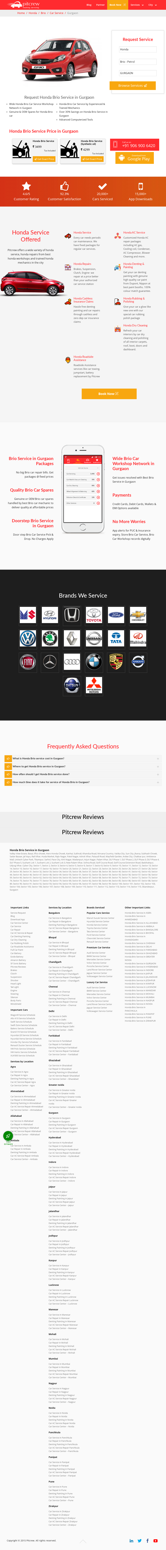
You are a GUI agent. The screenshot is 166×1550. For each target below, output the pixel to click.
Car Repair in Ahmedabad (23, 1099)
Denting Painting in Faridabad (63, 1047)
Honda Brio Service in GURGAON (140, 963)
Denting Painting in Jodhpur (62, 1247)
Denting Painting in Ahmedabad (26, 1103)
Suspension (16, 976)
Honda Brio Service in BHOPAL (139, 932)
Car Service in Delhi (58, 1016)
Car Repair (15, 929)
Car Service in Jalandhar (60, 1216)
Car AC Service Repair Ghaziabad (64, 1075)
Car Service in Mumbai (59, 1363)
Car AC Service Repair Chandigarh (65, 977)
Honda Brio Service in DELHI (138, 946)
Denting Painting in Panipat (62, 1469)
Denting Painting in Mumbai (62, 1370)
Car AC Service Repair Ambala (25, 1155)
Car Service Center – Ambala (24, 1159)
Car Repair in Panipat (59, 1465)
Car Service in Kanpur (59, 1265)
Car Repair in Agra (19, 1075)
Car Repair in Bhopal (58, 945)
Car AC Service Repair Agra (23, 1082)
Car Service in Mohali (59, 1339)
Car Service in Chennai (59, 991)
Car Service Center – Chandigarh (64, 980)
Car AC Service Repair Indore (62, 1177)
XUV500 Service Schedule (23, 1055)
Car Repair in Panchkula (60, 1440)
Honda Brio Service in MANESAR (140, 990)
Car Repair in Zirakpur (59, 1514)
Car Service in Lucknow (60, 1290)
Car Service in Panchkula (60, 1437)
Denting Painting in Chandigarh (64, 973)
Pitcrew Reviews (83, 817)
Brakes (14, 970)
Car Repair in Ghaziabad (60, 1068)
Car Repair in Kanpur (58, 1268)
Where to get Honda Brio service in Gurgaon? (39, 766)
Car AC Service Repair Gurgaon (63, 1128)
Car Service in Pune (58, 1486)
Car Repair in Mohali (58, 1342)
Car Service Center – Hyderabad (64, 1156)
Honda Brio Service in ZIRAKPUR (140, 1020)
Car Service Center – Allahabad (25, 1134)
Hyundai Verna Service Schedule (26, 1038)
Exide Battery (17, 956)
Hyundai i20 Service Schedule (25, 1035)
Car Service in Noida (58, 1412)
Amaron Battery (18, 960)
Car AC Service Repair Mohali (62, 1349)
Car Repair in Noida (58, 1416)
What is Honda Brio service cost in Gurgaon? (38, 758)
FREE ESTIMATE (8, 1143)
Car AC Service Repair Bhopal (62, 952)
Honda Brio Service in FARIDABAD (141, 949)
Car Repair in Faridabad (60, 1044)
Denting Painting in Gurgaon (62, 1124)
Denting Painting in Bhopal (61, 949)
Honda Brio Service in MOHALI (139, 993)
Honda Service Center (97, 924)
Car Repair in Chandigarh (60, 970)
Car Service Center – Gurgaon (63, 1131)
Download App (18, 919)
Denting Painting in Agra (22, 1078)
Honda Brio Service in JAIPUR (138, 973)
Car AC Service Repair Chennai (63, 1001)
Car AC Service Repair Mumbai (63, 1374)
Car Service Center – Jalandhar (63, 1229)
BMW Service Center (96, 956)
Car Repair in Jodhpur (59, 1244)
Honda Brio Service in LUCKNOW (140, 987)
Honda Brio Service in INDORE (139, 970)
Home (21, 13)
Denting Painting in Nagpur (62, 1395)
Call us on (138, 144)
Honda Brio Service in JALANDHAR (141, 976)
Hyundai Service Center (98, 921)
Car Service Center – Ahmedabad (26, 1109)
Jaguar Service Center (97, 973)
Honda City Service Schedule (24, 1042)
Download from (139, 157)
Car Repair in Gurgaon (59, 1121)
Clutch (14, 973)
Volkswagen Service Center (100, 976)
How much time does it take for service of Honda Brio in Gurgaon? (51, 782)
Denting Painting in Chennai (62, 998)
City (151, 4)
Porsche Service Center (98, 966)
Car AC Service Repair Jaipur (62, 1201)
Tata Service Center (96, 931)
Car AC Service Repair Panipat (63, 1472)
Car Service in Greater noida (62, 1090)
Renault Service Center (97, 941)
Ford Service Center (96, 934)
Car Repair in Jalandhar (59, 1219)
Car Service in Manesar (59, 1314)
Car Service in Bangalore (60, 918)
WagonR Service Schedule (23, 1014)
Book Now (116, 4)
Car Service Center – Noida (61, 1426)
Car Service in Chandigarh (61, 967)
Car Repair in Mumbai (59, 1367)
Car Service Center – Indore (62, 1180)
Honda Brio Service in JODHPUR (140, 980)
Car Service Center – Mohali (62, 1352)
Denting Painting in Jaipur (61, 1198)
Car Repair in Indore (58, 1170)
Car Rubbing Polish (20, 943)
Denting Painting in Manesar (62, 1321)
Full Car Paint (17, 949)
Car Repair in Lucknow (59, 1293)
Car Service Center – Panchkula (63, 1451)
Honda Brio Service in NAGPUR (139, 1000)
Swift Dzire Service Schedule (24, 1025)
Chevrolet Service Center (98, 938)
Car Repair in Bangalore (60, 921)
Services (136, 4)
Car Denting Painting (20, 936)
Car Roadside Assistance (22, 946)
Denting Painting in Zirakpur (62, 1518)
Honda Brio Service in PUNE (138, 1017)
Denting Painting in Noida (61, 1419)
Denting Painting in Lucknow (62, 1296)
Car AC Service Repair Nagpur (63, 1398)
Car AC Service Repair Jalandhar (63, 1226)
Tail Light (15, 987)
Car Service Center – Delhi (61, 1029)
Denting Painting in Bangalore (63, 924)
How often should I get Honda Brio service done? (41, 774)
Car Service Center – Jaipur (61, 1205)
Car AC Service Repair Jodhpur (63, 1251)
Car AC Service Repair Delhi (61, 1026)
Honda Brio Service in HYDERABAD (141, 966)
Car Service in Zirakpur (59, 1511)
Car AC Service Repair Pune (61, 1496)
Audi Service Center (96, 952)
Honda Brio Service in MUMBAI (139, 997)
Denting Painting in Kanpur (62, 1272)
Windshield (16, 1003)
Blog (89, 4)
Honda (33, 13)
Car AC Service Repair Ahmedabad (27, 1106)
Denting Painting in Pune (60, 1493)
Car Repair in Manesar (59, 1318)
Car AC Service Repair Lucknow (63, 1300)
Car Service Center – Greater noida (65, 1107)
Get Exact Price (45, 159)
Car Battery (16, 953)
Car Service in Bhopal (59, 942)
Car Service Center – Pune (61, 1500)
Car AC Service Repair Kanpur (63, 1275)
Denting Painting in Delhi (60, 1023)
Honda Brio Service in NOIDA (139, 1003)
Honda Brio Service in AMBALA (139, 926)
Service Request (18, 912)
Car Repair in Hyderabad (60, 1146)
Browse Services (131, 85)
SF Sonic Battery (18, 963)
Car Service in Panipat (59, 1462)
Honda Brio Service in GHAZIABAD (141, 953)
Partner (100, 4)
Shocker (14, 980)
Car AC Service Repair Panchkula (64, 1447)
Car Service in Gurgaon (59, 1118)
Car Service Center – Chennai (62, 1005)
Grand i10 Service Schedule (23, 1031)
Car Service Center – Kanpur (62, 1279)
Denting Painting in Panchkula (63, 1444)
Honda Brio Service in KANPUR (139, 983)
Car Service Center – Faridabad (63, 1054)
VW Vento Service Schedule (24, 1052)
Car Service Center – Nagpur (62, 1401)
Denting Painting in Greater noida (65, 1096)
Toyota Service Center (97, 928)
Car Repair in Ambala (20, 1148)
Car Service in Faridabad (60, 1040)
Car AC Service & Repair (22, 932)
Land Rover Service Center (99, 969)
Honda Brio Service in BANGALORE (141, 929)
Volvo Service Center (97, 962)
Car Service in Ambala (21, 1145)
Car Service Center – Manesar (63, 1328)
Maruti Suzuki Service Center (100, 918)
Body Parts (16, 1000)
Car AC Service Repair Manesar (63, 1324)
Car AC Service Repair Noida (62, 1423)
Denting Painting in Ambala (24, 1152)
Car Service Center (19, 922)
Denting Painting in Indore (61, 1173)
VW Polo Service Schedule (23, 1048)
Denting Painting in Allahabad (25, 1127)
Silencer (14, 997)
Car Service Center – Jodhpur (62, 1254)
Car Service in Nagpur (59, 1388)
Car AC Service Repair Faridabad (64, 1051)
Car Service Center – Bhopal (62, 956)
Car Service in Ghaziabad (60, 1065)
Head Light (16, 983)
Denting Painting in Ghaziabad (63, 1072)
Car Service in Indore (58, 1167)
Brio (43, 13)
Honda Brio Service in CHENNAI (140, 943)
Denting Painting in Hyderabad (63, 1149)
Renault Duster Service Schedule (26, 1045)
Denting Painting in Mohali (61, 1346)
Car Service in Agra (19, 1071)
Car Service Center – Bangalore (63, 931)
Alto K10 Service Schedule (23, 1018)
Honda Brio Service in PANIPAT (139, 1013)
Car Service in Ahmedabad (23, 1096)
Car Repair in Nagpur (59, 1391)
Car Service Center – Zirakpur (62, 1524)
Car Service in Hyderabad (61, 1142)
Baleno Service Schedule (22, 1028)
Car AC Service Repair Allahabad (26, 1131)
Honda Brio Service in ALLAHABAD (141, 922)
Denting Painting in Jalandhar (63, 1223)
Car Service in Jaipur (58, 1191)
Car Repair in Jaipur (58, 1195)
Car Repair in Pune (57, 1490)
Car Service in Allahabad (22, 1121)
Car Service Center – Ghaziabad (63, 1078)
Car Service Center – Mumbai (62, 1377)
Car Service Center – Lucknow (63, 1303)
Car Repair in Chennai (59, 995)
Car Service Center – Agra (23, 1085)
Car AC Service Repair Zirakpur (63, 1521)
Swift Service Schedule (21, 1021)
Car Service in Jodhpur (59, 1241)
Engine (14, 990)
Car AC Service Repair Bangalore (64, 928)
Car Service (56, 13)
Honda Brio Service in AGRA (138, 912)
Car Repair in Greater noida (62, 1093)
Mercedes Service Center (98, 959)
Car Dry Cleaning (18, 939)
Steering (14, 993)
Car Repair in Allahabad (22, 1124)
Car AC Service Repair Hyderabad (64, 1152)
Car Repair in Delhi (57, 1019)
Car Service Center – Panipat (62, 1475)
